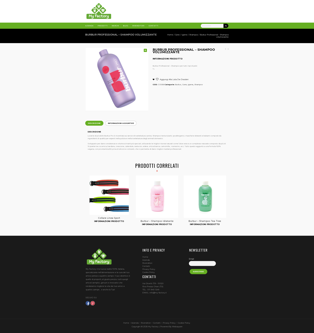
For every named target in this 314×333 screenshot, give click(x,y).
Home (170, 35)
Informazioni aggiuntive (121, 123)
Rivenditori (138, 26)
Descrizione (94, 123)
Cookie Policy (148, 272)
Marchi (115, 26)
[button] (145, 50)
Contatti (153, 26)
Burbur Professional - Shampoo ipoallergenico (227, 50)
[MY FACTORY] (98, 11)
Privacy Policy (148, 269)
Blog (125, 26)
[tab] (94, 123)
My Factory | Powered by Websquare (165, 327)
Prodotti (103, 26)
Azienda (89, 26)
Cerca (225, 26)
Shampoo (193, 35)
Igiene (184, 35)
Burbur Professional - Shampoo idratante (224, 50)
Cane (177, 35)
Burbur (178, 84)
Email (191, 259)
